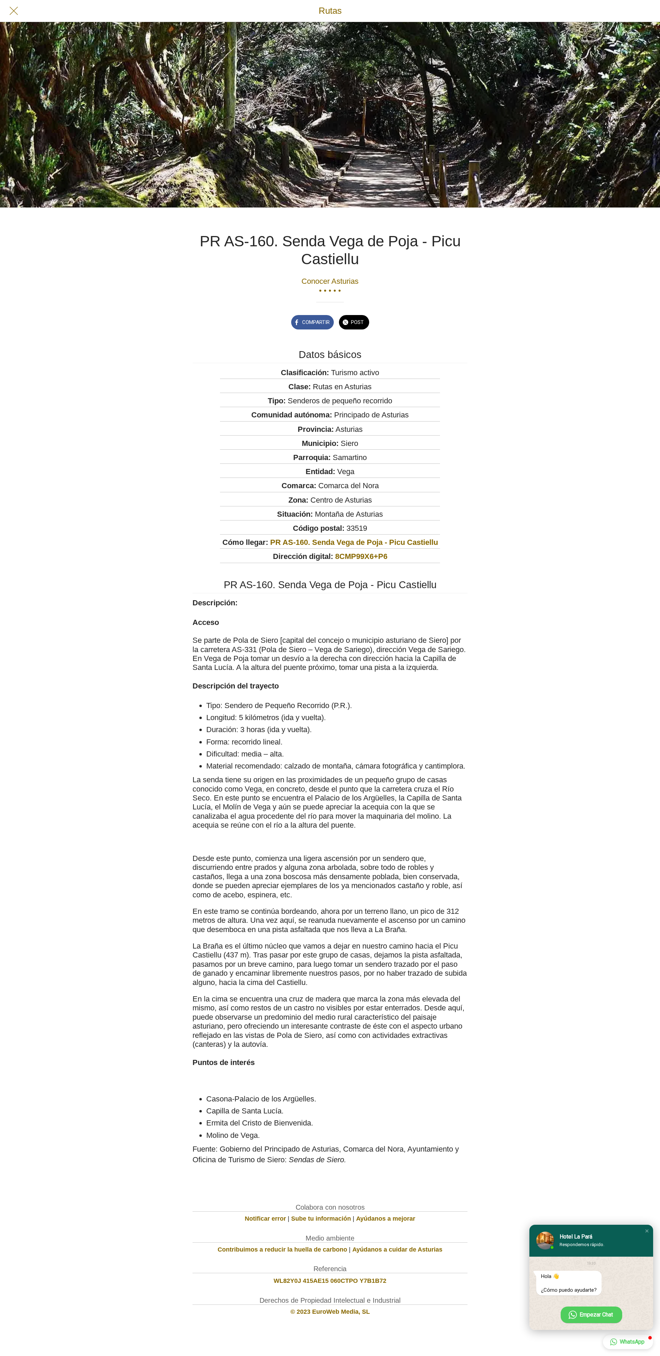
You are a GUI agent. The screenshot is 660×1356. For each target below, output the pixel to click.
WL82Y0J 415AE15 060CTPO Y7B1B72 (330, 1280)
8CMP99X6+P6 (361, 556)
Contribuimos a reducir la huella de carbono (282, 1249)
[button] (647, 1231)
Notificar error (265, 1218)
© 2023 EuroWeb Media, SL (330, 1311)
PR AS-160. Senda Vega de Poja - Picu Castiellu (354, 542)
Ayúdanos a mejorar (385, 1218)
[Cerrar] (14, 11)
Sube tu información (321, 1218)
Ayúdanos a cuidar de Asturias (397, 1249)
